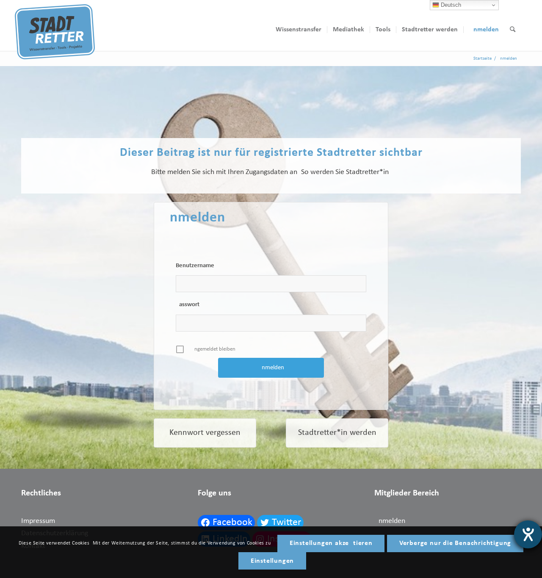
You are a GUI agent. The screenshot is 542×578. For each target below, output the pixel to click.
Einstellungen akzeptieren (331, 543)
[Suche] (512, 29)
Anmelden (389, 521)
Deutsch (450, 5)
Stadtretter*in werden (337, 433)
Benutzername (195, 266)
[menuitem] (298, 29)
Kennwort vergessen (205, 433)
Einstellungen (272, 561)
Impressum (38, 521)
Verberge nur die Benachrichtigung (455, 543)
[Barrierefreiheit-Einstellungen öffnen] (528, 534)
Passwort (187, 304)
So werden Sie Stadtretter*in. (346, 172)
